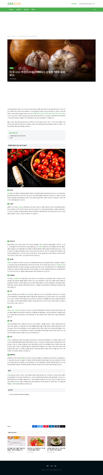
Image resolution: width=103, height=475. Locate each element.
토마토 (9, 193)
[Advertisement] (51, 23)
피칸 (57, 265)
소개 (51, 466)
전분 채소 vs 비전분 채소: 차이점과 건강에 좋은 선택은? (36, 449)
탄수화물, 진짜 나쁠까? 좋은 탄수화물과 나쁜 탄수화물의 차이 (16, 449)
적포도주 (40, 247)
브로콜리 (16, 278)
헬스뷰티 (26, 9)
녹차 (8, 340)
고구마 (12, 384)
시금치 (20, 207)
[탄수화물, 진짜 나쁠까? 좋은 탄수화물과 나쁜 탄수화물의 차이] (16, 441)
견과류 (9, 262)
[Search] (95, 9)
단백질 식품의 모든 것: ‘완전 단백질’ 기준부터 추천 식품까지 (56, 449)
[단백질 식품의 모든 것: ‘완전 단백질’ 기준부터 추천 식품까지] (56, 441)
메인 (48, 466)
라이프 (33, 9)
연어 (8, 310)
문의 (55, 466)
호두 (61, 265)
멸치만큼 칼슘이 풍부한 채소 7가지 (87, 3)
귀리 (26, 294)
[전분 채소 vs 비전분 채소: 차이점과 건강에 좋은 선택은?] (36, 441)
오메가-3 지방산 (15, 310)
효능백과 (18, 9)
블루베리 (23, 358)
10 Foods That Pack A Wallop (21, 394)
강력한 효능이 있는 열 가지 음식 (18, 136)
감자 (11, 138)
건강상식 (11, 9)
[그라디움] (14, 3)
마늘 (8, 324)
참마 (17, 384)
